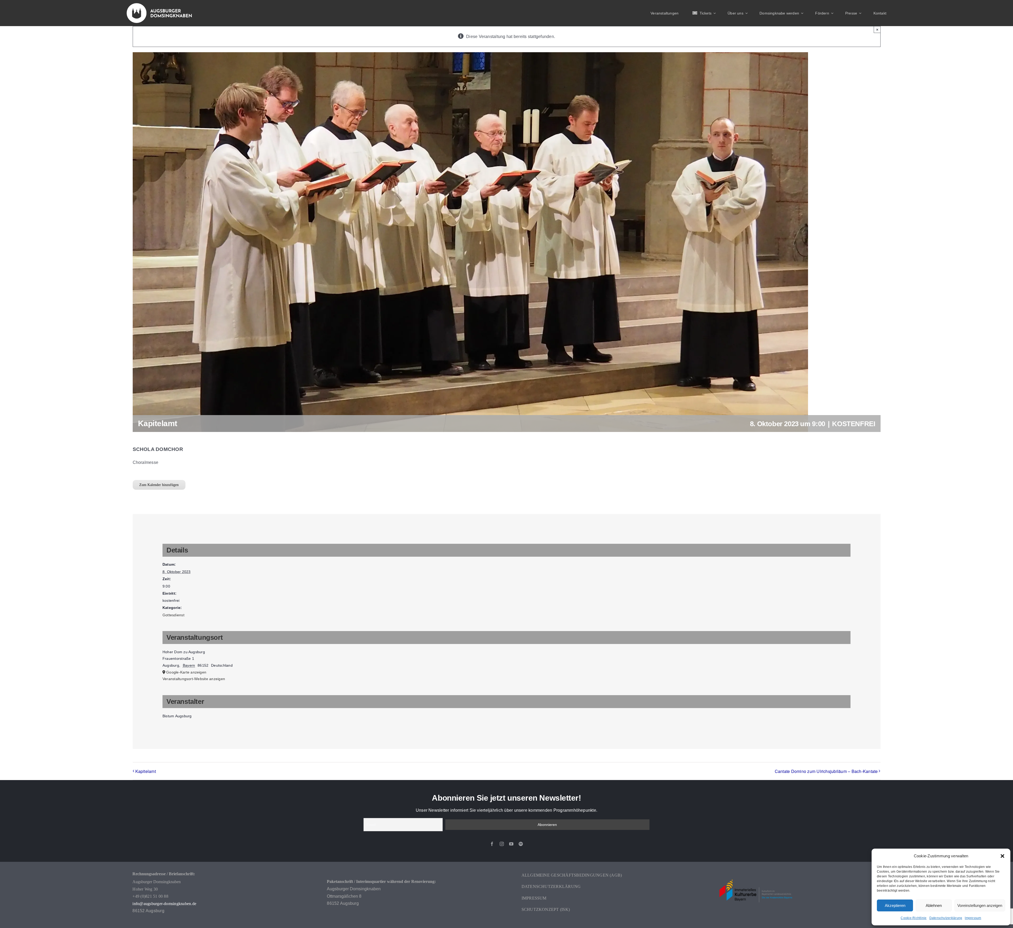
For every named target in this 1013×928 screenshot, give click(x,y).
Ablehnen (934, 905)
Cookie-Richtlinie (913, 918)
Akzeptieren (895, 905)
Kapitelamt (145, 771)
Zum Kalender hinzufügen (159, 485)
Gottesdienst (173, 615)
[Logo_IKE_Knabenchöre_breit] (755, 872)
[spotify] (521, 844)
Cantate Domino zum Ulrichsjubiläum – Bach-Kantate (826, 771)
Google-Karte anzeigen (186, 672)
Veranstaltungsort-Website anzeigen (194, 679)
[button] (1002, 856)
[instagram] (502, 844)
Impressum (973, 918)
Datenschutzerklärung (945, 918)
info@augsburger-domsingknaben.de (164, 903)
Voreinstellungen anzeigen (979, 905)
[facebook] (492, 844)
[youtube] (511, 844)
